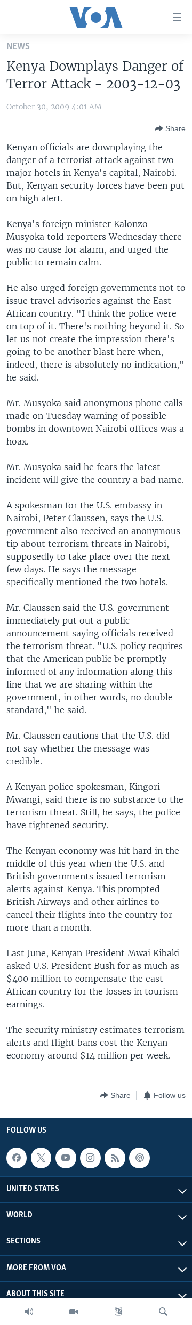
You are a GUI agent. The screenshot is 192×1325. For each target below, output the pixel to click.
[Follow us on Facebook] (16, 1158)
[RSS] (115, 1158)
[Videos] (74, 1311)
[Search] (163, 1311)
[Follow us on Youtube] (65, 1158)
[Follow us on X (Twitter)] (41, 1158)
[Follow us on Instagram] (90, 1158)
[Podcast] (139, 1158)
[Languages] (118, 1311)
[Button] (170, 128)
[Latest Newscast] (29, 1311)
